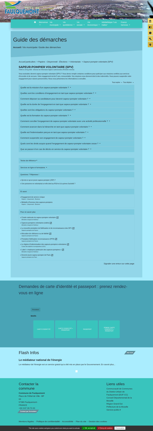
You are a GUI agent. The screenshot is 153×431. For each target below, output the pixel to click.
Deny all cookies (106, 428)
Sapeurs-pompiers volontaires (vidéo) (36, 223)
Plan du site (81, 421)
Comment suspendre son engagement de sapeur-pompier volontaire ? (52, 138)
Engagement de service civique (33, 197)
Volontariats (75, 62)
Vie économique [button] (92, 23)
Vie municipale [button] (54, 23)
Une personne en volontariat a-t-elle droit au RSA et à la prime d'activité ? (48, 183)
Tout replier (117, 82)
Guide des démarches (50, 47)
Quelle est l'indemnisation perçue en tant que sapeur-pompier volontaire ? (53, 132)
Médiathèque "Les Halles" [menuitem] (109, 23)
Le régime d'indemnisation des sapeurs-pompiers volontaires (45, 244)
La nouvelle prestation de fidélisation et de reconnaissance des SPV (48, 228)
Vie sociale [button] (80, 23)
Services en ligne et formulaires (33, 168)
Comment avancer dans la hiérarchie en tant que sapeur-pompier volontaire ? (55, 127)
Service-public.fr (113, 410)
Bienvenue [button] (43, 22)
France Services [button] (125, 23)
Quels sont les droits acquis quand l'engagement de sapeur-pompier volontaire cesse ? (59, 143)
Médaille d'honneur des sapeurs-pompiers (36, 202)
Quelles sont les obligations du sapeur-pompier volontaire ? (47, 110)
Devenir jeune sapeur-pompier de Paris (37, 255)
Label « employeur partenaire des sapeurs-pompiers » (42, 250)
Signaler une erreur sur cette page (119, 263)
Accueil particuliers (27, 62)
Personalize (120, 428)
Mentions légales (26, 421)
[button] (35, 22)
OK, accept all (89, 428)
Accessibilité (67, 421)
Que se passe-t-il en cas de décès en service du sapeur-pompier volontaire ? (55, 149)
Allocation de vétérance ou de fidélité (36, 233)
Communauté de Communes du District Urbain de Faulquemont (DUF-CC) (119, 392)
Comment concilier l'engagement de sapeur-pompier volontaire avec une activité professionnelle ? (64, 121)
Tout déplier (128, 82)
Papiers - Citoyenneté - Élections (53, 62)
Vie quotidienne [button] (68, 23)
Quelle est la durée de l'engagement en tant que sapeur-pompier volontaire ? (55, 104)
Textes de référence (28, 161)
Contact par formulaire (28, 411)
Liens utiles (115, 384)
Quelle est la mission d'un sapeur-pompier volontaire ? (44, 87)
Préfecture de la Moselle (117, 407)
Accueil (17, 47)
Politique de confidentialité (48, 421)
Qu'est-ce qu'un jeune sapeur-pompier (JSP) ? (38, 180)
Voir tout (130, 352)
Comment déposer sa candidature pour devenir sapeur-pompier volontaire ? (54, 99)
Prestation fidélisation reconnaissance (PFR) (39, 239)
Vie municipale (30, 47)
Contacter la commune (28, 386)
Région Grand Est (114, 404)
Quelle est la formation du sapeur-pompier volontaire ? (44, 115)
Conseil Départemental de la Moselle (119, 399)
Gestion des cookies (98, 421)
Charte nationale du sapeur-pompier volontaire (40, 217)
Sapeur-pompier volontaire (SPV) (98, 62)
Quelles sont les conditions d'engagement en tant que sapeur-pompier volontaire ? (57, 93)
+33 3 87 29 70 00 (27, 408)
